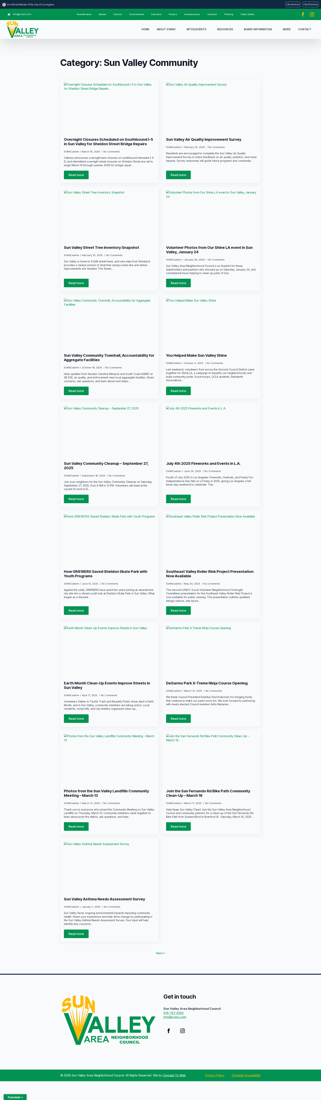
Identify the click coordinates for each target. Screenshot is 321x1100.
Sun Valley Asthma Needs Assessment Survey (104, 899)
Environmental (136, 14)
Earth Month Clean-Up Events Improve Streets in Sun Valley (107, 685)
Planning (228, 14)
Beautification (84, 14)
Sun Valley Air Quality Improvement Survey (203, 139)
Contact (304, 29)
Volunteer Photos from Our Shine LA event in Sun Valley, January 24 (209, 249)
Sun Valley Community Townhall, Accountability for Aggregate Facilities (109, 357)
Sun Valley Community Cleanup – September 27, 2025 (106, 465)
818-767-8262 (173, 1013)
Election (118, 14)
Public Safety (247, 14)
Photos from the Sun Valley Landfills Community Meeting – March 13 (106, 793)
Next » (160, 953)
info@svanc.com (174, 1017)
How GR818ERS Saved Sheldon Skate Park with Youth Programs (105, 573)
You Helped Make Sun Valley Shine (196, 355)
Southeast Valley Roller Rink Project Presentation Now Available (210, 573)
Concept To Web (174, 1075)
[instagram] (312, 14)
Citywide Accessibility (246, 1075)
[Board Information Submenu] (275, 29)
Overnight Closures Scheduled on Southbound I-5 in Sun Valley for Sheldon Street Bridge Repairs (108, 141)
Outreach (212, 14)
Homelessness (192, 14)
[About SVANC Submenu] (179, 29)
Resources (225, 29)
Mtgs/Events (196, 29)
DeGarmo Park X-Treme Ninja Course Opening (207, 683)
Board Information (258, 29)
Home (145, 29)
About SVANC (166, 29)
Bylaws (102, 14)
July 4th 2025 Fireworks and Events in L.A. (203, 463)
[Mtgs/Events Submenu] (209, 29)
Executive (156, 14)
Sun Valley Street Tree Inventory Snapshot (101, 247)
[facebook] (303, 14)
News (287, 29)
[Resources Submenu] (236, 29)
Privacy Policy (214, 1075)
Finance (173, 14)
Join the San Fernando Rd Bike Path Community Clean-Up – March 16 (208, 793)
